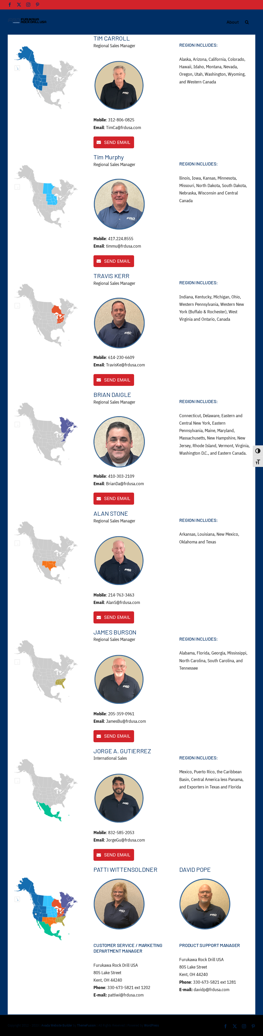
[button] (247, 21)
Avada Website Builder (56, 1025)
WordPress (151, 1025)
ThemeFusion (86, 1025)
